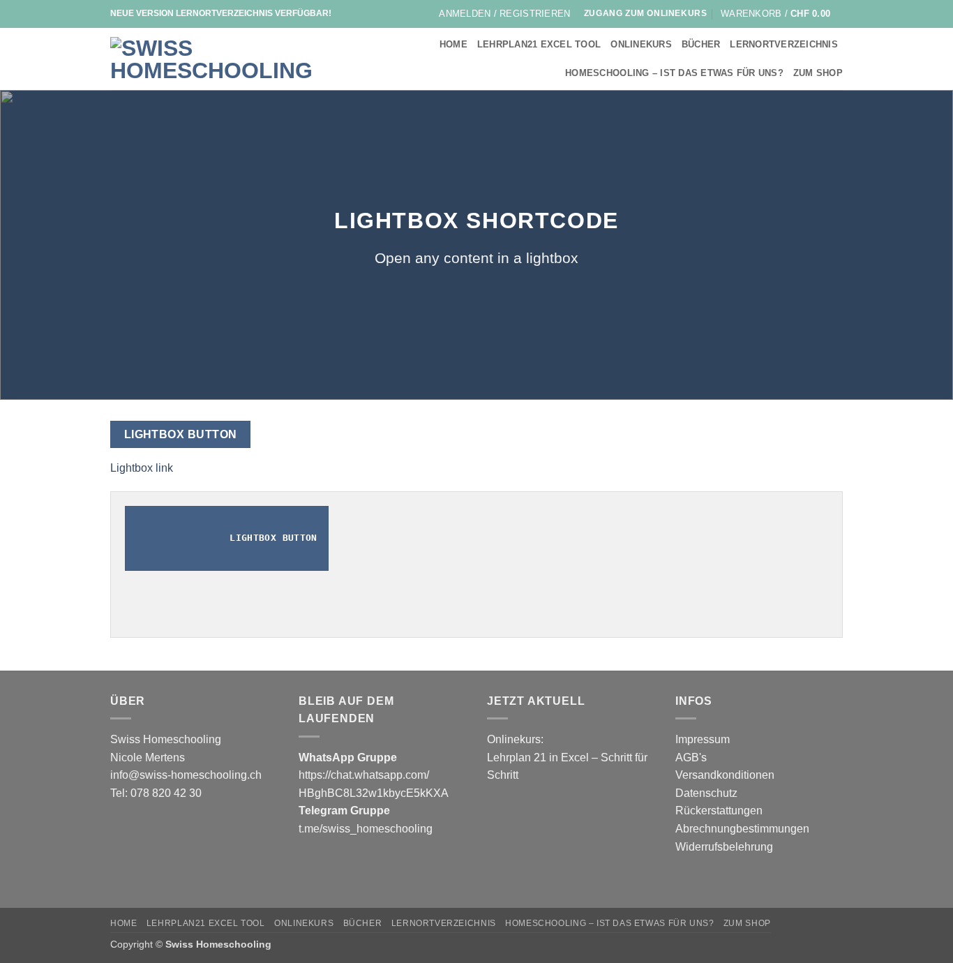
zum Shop (818, 73)
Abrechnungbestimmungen (742, 829)
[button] (504, 14)
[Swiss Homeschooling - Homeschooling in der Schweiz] (218, 59)
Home (453, 44)
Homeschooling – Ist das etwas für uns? (674, 73)
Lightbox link (141, 468)
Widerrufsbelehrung (724, 847)
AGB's (691, 757)
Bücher (701, 44)
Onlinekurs (641, 44)
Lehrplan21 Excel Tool (539, 44)
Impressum (702, 739)
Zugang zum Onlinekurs (645, 13)
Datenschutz (706, 793)
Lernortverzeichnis (784, 44)
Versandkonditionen (724, 775)
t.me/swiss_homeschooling (366, 829)
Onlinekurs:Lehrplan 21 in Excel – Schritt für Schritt (567, 757)
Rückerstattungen (719, 810)
